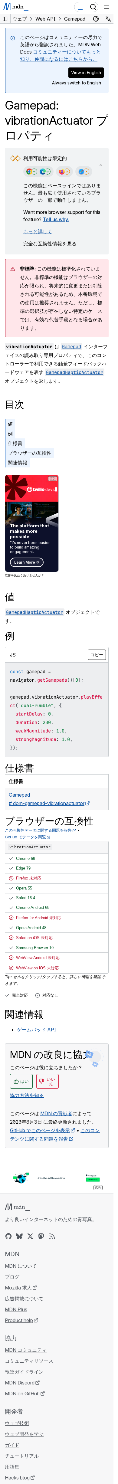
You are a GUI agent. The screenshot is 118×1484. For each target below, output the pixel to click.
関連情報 (17, 463)
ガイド (12, 1445)
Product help (19, 1320)
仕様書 (15, 443)
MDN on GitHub (22, 1394)
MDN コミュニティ (26, 1350)
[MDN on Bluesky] (19, 1236)
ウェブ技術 (17, 1423)
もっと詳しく (37, 231)
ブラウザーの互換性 (29, 453)
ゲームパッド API (36, 1030)
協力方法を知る (27, 1095)
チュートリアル (22, 1456)
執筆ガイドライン (24, 1372)
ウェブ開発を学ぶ (24, 1434)
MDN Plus (16, 1309)
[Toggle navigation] (106, 7)
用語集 (12, 1467)
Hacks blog (17, 1478)
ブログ (12, 1277)
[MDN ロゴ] (17, 1207)
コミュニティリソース (29, 1361)
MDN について (21, 1266)
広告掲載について (24, 1299)
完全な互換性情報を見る (50, 244)
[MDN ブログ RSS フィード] (52, 1236)
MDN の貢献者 (56, 1113)
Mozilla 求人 (18, 1288)
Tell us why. (56, 219)
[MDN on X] (30, 1236)
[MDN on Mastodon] (41, 1236)
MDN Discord (19, 1383)
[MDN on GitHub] (8, 1236)
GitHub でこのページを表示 (40, 1130)
